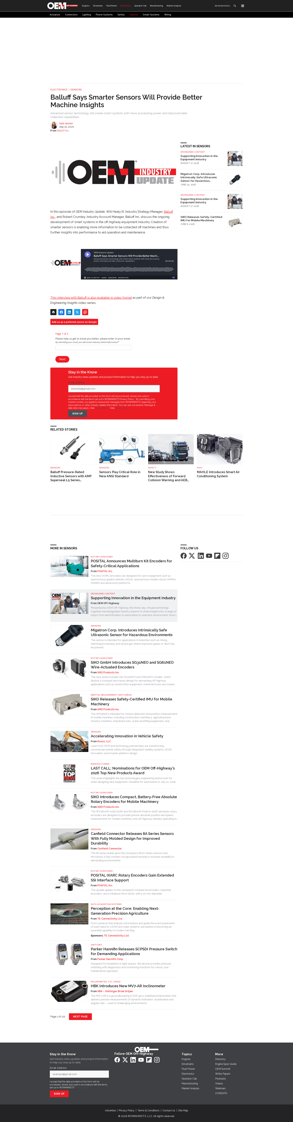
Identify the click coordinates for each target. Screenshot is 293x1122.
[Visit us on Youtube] (209, 555)
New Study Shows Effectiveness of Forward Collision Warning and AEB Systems (167, 476)
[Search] (235, 6)
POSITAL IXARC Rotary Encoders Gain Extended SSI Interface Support (132, 877)
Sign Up (77, 413)
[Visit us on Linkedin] (201, 555)
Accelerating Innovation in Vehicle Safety (127, 736)
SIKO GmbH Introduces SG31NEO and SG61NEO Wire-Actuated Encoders (132, 664)
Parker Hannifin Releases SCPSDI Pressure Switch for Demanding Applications (134, 951)
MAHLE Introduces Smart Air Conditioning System (218, 474)
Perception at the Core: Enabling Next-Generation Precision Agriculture (125, 910)
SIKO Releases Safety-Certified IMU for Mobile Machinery (201, 218)
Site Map (183, 1110)
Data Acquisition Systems (106, 904)
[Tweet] (77, 312)
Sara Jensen (66, 123)
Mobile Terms (102, 408)
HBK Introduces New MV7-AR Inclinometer (128, 986)
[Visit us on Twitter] (192, 555)
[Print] (53, 312)
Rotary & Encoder (102, 557)
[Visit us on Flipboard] (217, 555)
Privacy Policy (122, 408)
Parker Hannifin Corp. (110, 959)
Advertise (110, 1110)
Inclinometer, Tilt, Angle (106, 982)
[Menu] (243, 6)
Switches (96, 945)
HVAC (200, 468)
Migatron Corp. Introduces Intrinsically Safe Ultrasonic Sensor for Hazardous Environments (199, 177)
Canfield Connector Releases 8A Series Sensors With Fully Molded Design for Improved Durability (132, 838)
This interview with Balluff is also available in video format (91, 297)
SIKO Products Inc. (108, 672)
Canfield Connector (109, 848)
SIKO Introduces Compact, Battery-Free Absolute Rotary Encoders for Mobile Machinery (134, 799)
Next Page (80, 1016)
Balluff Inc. (63, 130)
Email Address (77, 382)
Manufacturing (100, 764)
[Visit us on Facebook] (184, 555)
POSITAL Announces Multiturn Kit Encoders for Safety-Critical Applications (131, 563)
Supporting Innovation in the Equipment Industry (199, 157)
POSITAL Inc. (105, 571)
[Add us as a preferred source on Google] (85, 312)
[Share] (61, 312)
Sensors (76, 89)
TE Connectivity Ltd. (110, 918)
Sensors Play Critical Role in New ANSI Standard (119, 474)
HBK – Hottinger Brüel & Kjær (115, 991)
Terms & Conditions (148, 1110)
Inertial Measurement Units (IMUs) (111, 695)
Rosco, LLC (104, 741)
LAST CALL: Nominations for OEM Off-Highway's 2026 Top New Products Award (133, 770)
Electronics (59, 89)
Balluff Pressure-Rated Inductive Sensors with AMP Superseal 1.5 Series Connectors (70, 476)
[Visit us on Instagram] (225, 555)
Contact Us (169, 1110)
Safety (152, 468)
